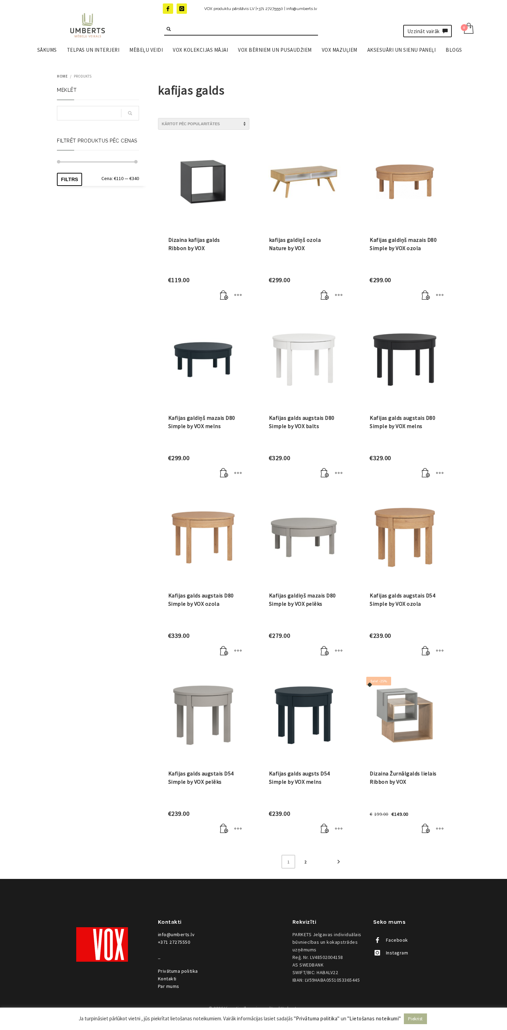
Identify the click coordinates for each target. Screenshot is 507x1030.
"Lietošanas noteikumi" (374, 1018)
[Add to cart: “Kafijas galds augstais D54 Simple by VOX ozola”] (426, 651)
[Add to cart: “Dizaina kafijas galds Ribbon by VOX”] (224, 295)
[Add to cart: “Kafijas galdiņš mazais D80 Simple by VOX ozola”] (426, 295)
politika (178, 971)
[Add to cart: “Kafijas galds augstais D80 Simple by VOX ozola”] (224, 651)
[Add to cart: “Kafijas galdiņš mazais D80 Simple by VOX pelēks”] (325, 651)
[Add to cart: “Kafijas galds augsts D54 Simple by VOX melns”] (325, 829)
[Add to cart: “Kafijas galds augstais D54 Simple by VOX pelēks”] (224, 829)
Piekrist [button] (415, 1019)
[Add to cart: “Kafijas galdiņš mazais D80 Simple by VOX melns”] (224, 473)
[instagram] (182, 8)
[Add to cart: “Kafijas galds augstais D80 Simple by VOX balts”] (325, 473)
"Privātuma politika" (317, 1018)
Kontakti (167, 978)
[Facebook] (168, 8)
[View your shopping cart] (468, 29)
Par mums (168, 986)
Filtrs (69, 179)
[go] (168, 29)
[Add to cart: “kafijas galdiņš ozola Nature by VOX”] (325, 295)
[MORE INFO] (238, 295)
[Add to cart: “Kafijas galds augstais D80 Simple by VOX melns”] (426, 473)
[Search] (130, 113)
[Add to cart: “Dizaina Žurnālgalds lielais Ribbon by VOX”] (426, 829)
